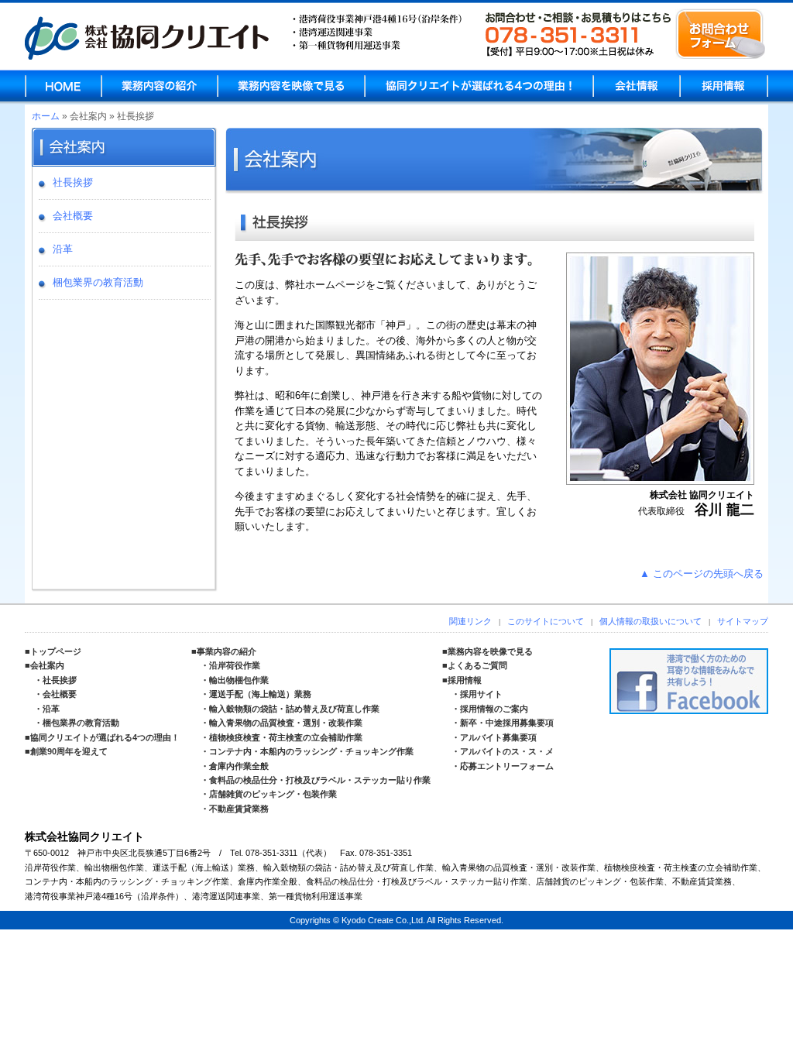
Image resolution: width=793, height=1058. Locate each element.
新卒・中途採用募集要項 (507, 722)
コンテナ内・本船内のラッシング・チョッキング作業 (311, 751)
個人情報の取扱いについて (650, 621)
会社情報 (636, 85)
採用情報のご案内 (494, 708)
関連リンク (470, 621)
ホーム (46, 116)
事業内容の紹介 (226, 651)
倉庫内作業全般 (239, 766)
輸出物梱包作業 (239, 680)
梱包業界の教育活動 (98, 282)
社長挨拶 (73, 182)
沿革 (63, 249)
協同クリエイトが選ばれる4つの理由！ (105, 737)
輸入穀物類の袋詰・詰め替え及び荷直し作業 (294, 708)
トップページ (55, 651)
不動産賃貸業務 (239, 808)
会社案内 (47, 665)
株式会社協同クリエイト (147, 38)
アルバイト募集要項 (498, 737)
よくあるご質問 (477, 665)
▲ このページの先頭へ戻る (702, 573)
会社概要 (73, 216)
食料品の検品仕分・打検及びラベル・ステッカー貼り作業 (320, 780)
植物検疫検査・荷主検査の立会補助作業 (285, 737)
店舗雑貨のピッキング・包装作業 (273, 794)
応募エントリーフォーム (507, 766)
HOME (63, 85)
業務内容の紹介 (159, 85)
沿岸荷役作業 (234, 665)
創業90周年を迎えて (69, 751)
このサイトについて (545, 621)
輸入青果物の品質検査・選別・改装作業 (285, 722)
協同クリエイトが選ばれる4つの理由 (479, 85)
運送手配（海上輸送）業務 (260, 694)
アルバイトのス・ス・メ (507, 751)
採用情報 (724, 85)
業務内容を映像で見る (291, 85)
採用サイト (481, 694)
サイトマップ (742, 621)
